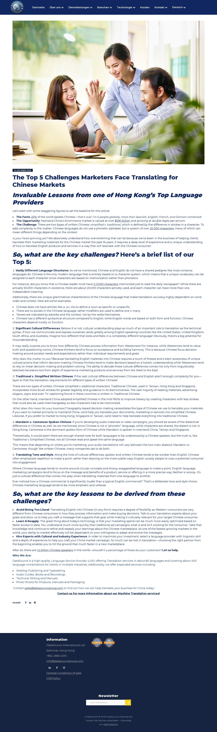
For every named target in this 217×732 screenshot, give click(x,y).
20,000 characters (162, 228)
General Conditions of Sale (63, 673)
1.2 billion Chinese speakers (55, 550)
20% (34, 217)
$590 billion (122, 220)
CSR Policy (53, 678)
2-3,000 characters (105, 284)
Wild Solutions (110, 724)
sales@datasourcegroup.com (44, 588)
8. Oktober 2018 (22, 170)
